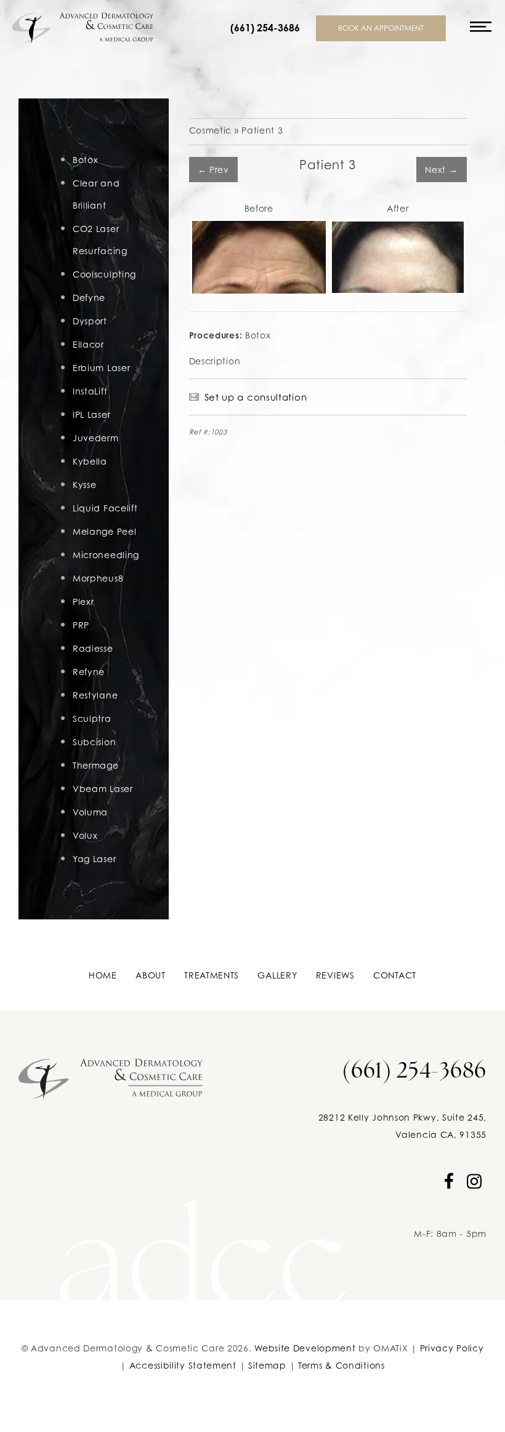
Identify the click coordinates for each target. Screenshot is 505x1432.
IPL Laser (91, 414)
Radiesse (93, 648)
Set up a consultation (255, 396)
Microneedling (106, 555)
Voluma (90, 812)
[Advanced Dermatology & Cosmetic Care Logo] (110, 1075)
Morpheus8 (98, 578)
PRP (81, 625)
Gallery (277, 975)
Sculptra (92, 718)
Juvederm (96, 438)
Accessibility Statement (182, 1365)
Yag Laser (94, 859)
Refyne (89, 671)
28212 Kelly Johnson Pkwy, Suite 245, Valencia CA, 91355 (402, 1126)
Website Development (304, 1348)
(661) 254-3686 (265, 28)
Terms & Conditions (341, 1365)
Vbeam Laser (103, 788)
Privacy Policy (452, 1348)
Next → (441, 169)
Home (103, 975)
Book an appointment (381, 28)
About (150, 975)
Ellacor (88, 344)
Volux (85, 835)
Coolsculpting (104, 274)
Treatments (211, 975)
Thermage (96, 765)
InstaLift (90, 391)
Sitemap (267, 1365)
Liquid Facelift (105, 508)
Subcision (94, 742)
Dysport (90, 321)
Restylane (95, 695)
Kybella (90, 461)
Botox (86, 159)
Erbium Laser (101, 367)
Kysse (85, 484)
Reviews (335, 975)
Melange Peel (104, 531)
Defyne (89, 297)
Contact (394, 975)
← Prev (213, 169)
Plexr (83, 601)
